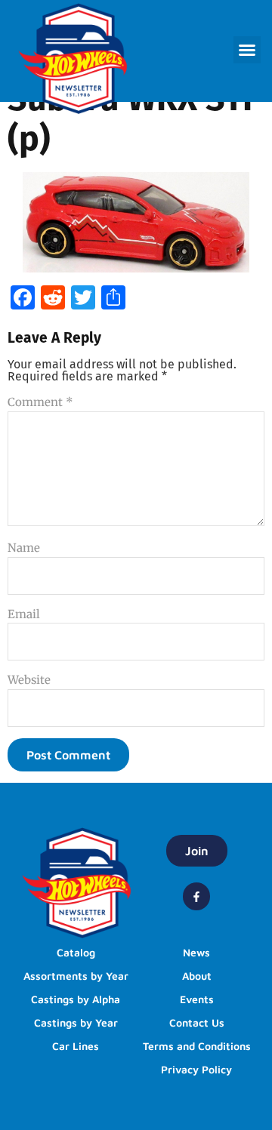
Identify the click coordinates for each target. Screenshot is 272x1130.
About (197, 975)
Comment (40, 402)
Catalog (76, 952)
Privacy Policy (196, 1069)
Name (24, 547)
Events (197, 999)
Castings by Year (76, 1022)
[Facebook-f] (196, 896)
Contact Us (196, 1022)
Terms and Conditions (197, 1045)
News (196, 952)
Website (29, 680)
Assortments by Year (75, 975)
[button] (247, 49)
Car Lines (75, 1045)
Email (24, 614)
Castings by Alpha (75, 999)
